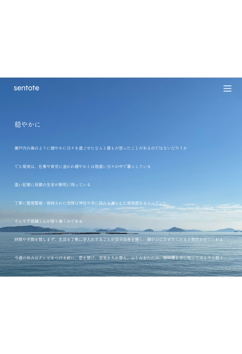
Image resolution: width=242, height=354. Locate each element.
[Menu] (227, 88)
